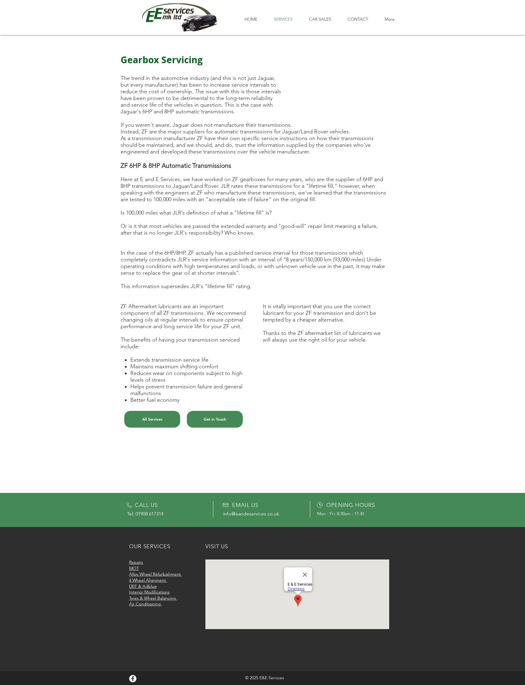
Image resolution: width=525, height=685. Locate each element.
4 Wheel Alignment (148, 580)
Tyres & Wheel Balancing (153, 598)
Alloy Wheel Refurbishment (155, 574)
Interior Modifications (149, 592)
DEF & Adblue (143, 586)
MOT (134, 568)
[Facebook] (132, 678)
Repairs (136, 562)
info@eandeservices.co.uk (251, 514)
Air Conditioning (145, 604)
